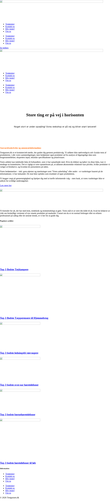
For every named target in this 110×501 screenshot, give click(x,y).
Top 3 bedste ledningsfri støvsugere (19, 352)
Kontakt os (10, 26)
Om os (8, 31)
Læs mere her (6, 185)
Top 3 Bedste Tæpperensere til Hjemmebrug (24, 318)
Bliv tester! (10, 29)
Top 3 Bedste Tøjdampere (14, 269)
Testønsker (9, 24)
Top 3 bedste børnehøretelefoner (17, 414)
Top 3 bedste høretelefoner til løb (18, 462)
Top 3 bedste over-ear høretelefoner (19, 384)
